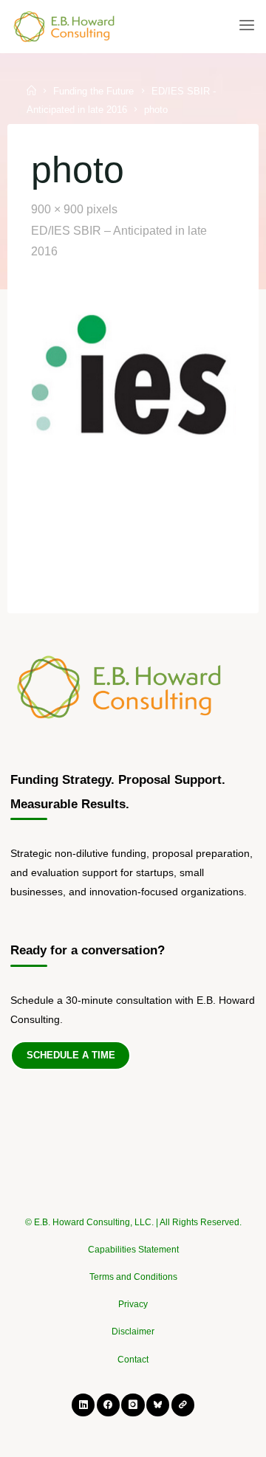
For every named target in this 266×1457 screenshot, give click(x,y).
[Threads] (182, 1405)
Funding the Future (93, 91)
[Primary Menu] (247, 26)
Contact (133, 1359)
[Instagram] (132, 1405)
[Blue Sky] (157, 1405)
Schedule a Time (71, 1055)
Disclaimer (133, 1331)
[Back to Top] (133, 1215)
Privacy (133, 1304)
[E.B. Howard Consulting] (65, 26)
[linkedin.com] (83, 1405)
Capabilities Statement (133, 1249)
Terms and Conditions (133, 1277)
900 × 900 (58, 209)
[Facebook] (108, 1405)
